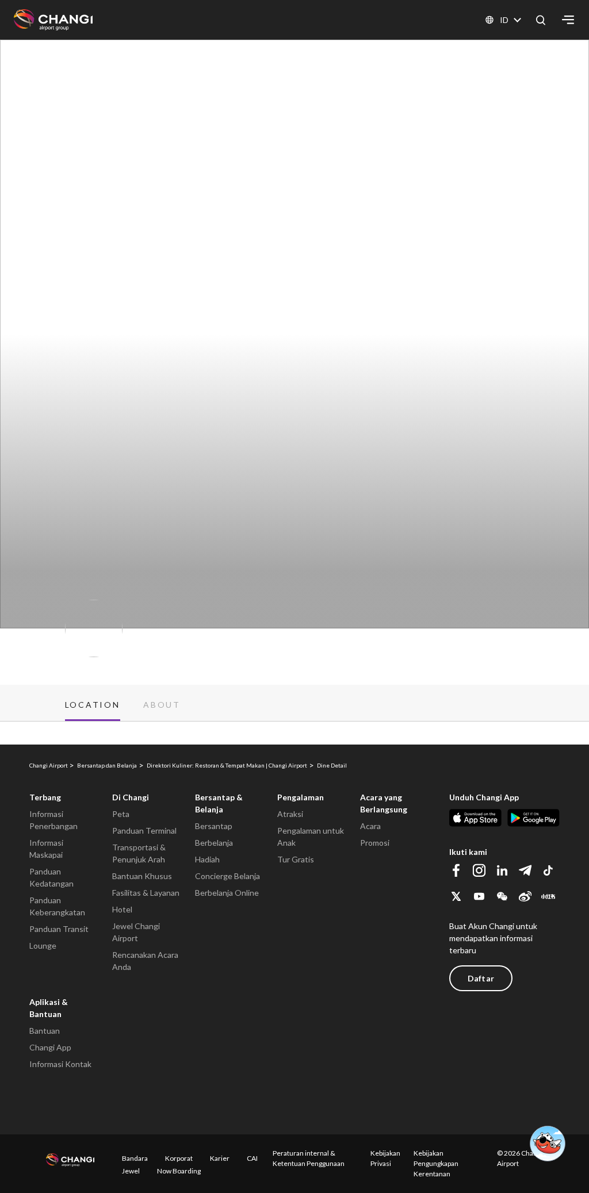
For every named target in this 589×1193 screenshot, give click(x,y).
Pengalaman (300, 797)
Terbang (45, 797)
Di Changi (130, 797)
